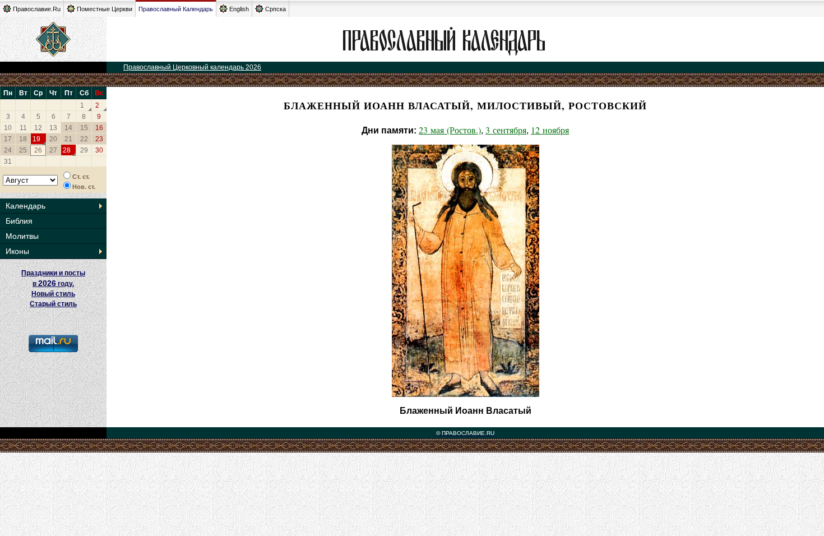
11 (23, 128)
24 (8, 150)
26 (38, 150)
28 (67, 150)
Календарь (25, 205)
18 (23, 139)
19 (36, 139)
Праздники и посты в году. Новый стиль (53, 283)
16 (99, 128)
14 (68, 128)
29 (84, 150)
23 (99, 139)
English (239, 9)
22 (84, 139)
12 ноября (550, 130)
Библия (19, 220)
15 (84, 128)
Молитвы (22, 236)
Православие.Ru (37, 9)
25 (23, 150)
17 (8, 139)
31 (8, 161)
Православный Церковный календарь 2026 (192, 67)
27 (53, 150)
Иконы (17, 251)
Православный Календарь (175, 9)
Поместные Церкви (104, 9)
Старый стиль (53, 304)
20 (53, 139)
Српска (275, 9)
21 (68, 139)
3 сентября (505, 130)
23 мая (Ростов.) (450, 130)
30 (99, 150)
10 (8, 128)
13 (53, 128)
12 (38, 128)
